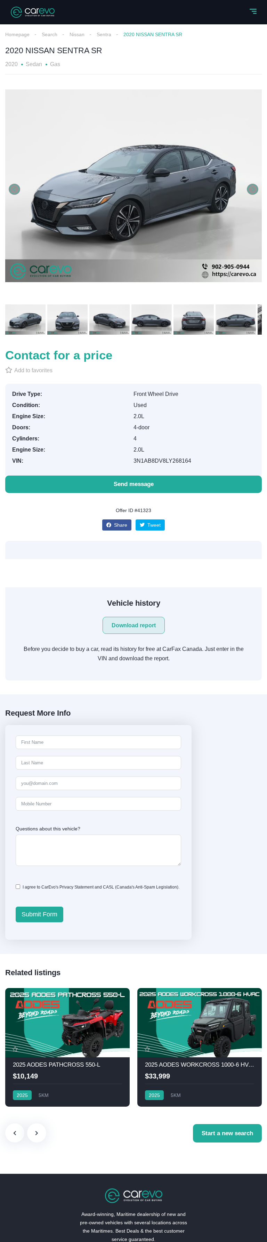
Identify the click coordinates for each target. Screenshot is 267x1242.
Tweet (153, 525)
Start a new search (227, 1133)
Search (49, 34)
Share (120, 525)
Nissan (77, 34)
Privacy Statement (76, 887)
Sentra (104, 34)
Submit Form (39, 914)
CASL (108, 887)
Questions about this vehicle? (48, 828)
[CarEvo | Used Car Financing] (33, 12)
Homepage (17, 34)
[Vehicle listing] (67, 1047)
